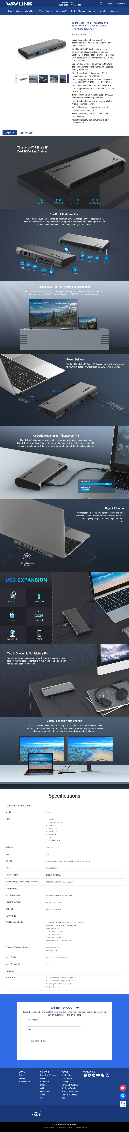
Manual (43, 1085)
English (120, 4)
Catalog (114, 11)
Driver (42, 1078)
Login (110, 4)
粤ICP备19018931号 (65, 1130)
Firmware (44, 1081)
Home (10, 11)
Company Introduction (72, 1078)
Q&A (42, 1088)
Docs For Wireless (48, 1075)
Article (103, 11)
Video (42, 1095)
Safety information (70, 1091)
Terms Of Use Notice (71, 1085)
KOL (64, 1098)
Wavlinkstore (24, 1081)
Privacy (65, 1081)
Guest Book (45, 1091)
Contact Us (66, 1075)
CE (41, 1098)
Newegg (22, 1078)
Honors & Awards (69, 1095)
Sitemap (84, 1127)
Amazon (22, 1075)
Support (92, 11)
